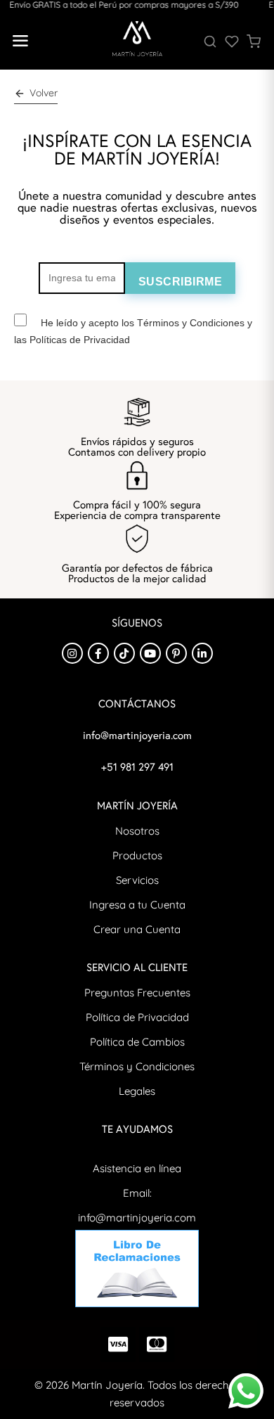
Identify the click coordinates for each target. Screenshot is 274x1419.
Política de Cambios (137, 1041)
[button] (19, 41)
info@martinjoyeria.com (137, 1217)
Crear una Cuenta (137, 929)
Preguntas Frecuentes (137, 992)
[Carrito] (253, 41)
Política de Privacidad (137, 1017)
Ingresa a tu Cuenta (137, 904)
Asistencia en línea (137, 1168)
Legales (137, 1091)
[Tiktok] (124, 653)
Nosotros (137, 830)
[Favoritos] (232, 41)
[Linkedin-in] (202, 653)
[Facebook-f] (98, 653)
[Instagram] (72, 653)
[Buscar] (210, 41)
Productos (137, 855)
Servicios (137, 880)
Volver (44, 92)
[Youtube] (150, 653)
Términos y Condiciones (137, 1066)
